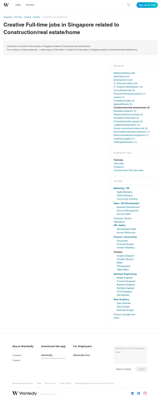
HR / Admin (120, 225)
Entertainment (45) (123, 79)
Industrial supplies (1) (124, 138)
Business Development (128, 207)
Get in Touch (123, 369)
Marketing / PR (121, 188)
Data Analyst (123, 306)
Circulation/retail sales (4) (126, 117)
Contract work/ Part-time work (128, 170)
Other (116, 317)
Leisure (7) (119, 97)
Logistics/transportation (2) (127, 124)
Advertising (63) (121, 76)
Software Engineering (125, 273)
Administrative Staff (126, 229)
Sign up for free (147, 5)
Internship (119, 163)
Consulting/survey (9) (124, 90)
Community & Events (127, 198)
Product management (124, 314)
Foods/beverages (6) (124, 100)
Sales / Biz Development (126, 203)
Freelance (119, 166)
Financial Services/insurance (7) (130, 93)
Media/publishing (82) (124, 72)
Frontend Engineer (126, 281)
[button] (23, 346)
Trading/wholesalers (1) (125, 142)
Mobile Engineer (125, 277)
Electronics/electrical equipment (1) (131, 135)
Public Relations (125, 195)
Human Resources (126, 232)
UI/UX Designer (124, 291)
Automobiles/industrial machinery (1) (132, 131)
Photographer (123, 266)
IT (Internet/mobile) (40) (126, 83)
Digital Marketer (125, 191)
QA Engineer (123, 294)
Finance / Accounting (125, 236)
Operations (119, 221)
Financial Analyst (125, 244)
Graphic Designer (125, 255)
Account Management (128, 210)
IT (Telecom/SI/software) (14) (128, 86)
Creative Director (125, 259)
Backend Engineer (126, 284)
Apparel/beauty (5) (123, 104)
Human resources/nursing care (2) (131, 128)
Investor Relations (126, 247)
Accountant (122, 240)
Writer (120, 262)
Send (141, 369)
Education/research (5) (125, 110)
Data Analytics (121, 299)
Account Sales (124, 213)
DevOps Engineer (125, 288)
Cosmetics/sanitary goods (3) (128, 121)
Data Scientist (123, 303)
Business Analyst (125, 310)
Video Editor (123, 269)
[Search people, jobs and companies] (128, 5)
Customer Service (122, 218)
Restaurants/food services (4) (128, 114)
